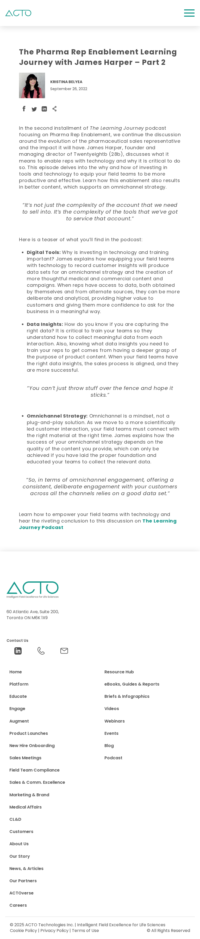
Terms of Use (85, 931)
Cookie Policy (23, 931)
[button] (189, 13)
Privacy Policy (54, 931)
